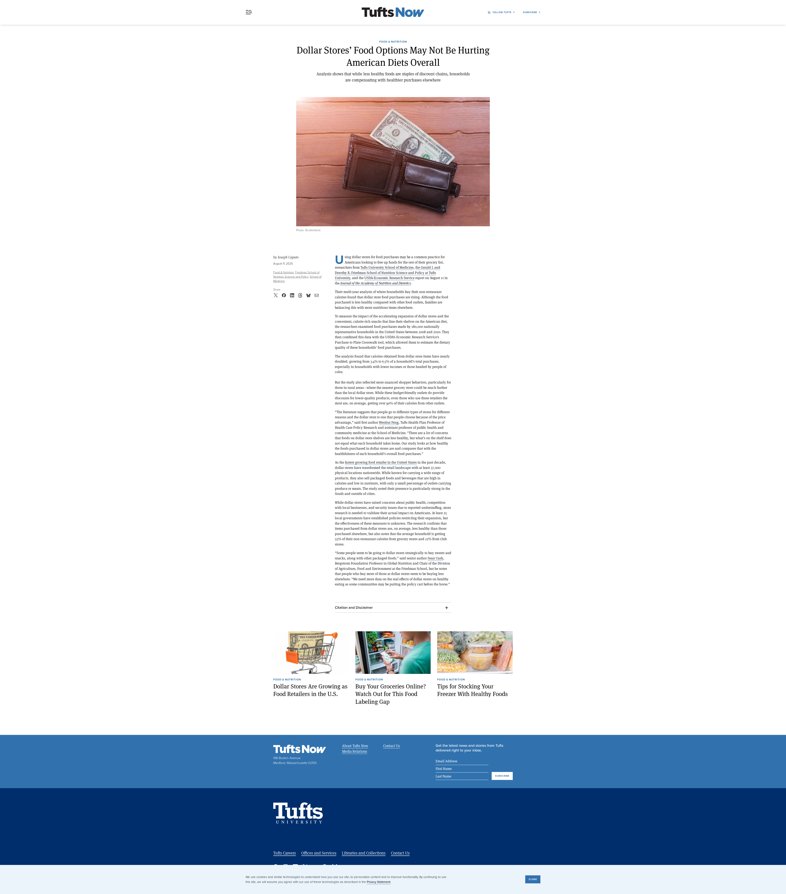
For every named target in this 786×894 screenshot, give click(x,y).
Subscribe (530, 12)
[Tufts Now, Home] (393, 12)
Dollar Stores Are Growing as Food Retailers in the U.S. (310, 690)
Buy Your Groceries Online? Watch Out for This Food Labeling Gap (390, 693)
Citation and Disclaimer (354, 607)
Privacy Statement (378, 882)
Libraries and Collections (363, 853)
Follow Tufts (502, 12)
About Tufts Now (355, 745)
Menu (250, 12)
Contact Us (391, 745)
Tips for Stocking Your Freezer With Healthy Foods (472, 690)
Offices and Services (318, 853)
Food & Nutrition (393, 42)
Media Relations (354, 751)
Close (533, 879)
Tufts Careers (284, 853)
